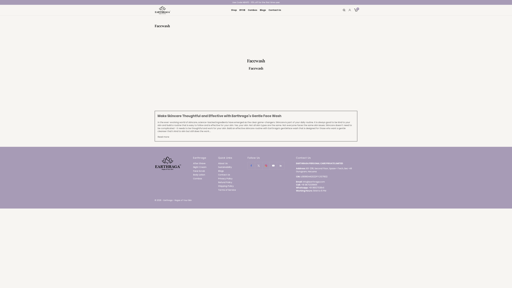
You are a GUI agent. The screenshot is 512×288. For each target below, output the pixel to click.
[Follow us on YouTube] (273, 165)
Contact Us (275, 10)
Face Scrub (199, 171)
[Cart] (355, 10)
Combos (252, 10)
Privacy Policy (225, 178)
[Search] (344, 10)
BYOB (242, 10)
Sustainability (225, 167)
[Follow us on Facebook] (251, 165)
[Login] (350, 10)
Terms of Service (227, 190)
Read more (163, 136)
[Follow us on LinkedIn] (280, 165)
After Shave (199, 163)
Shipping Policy (226, 186)
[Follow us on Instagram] (266, 165)
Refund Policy (225, 182)
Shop (234, 10)
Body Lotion (199, 174)
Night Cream (199, 167)
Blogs (263, 10)
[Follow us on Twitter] (258, 165)
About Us (223, 163)
